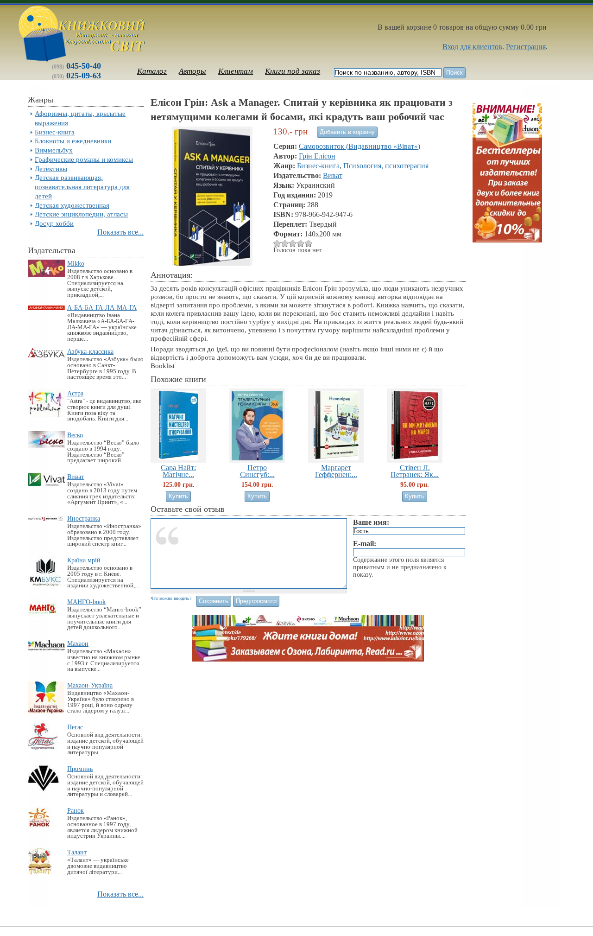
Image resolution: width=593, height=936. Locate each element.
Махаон (77, 643)
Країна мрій (84, 560)
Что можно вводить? (171, 598)
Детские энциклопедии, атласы (81, 214)
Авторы (192, 71)
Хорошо (293, 243)
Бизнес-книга (55, 132)
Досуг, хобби (54, 223)
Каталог (152, 71)
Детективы (51, 168)
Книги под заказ (292, 71)
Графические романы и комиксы (84, 159)
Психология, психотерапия (386, 166)
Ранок (75, 810)
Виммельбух (54, 150)
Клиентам (235, 71)
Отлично (301, 243)
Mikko (75, 263)
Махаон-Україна (90, 685)
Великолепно (309, 243)
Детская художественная (72, 205)
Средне (285, 243)
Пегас (75, 727)
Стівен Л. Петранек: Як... (415, 471)
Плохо (277, 243)
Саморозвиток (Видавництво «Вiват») (359, 146)
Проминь (80, 768)
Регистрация (526, 47)
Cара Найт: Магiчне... (178, 471)
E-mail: (364, 544)
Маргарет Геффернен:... (336, 471)
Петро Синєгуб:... (257, 471)
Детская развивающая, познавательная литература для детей (82, 186)
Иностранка (83, 518)
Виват (75, 476)
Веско (75, 435)
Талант (77, 852)
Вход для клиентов (472, 47)
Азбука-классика (90, 351)
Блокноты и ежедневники (73, 141)
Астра (75, 393)
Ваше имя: (371, 522)
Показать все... (120, 232)
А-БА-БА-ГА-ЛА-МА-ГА (102, 307)
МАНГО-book (86, 601)
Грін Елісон (317, 156)
